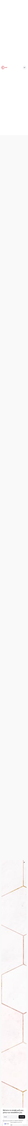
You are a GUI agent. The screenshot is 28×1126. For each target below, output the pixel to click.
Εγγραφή (22, 1116)
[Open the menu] (25, 68)
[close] (24, 862)
